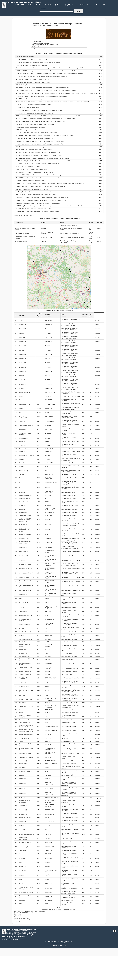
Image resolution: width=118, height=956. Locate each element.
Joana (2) (22, 830)
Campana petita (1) (24, 392)
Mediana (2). (22, 866)
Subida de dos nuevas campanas (69, 233)
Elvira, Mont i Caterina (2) (26, 834)
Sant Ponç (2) (23, 445)
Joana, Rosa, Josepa (25, 515)
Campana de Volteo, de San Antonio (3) (26, 726)
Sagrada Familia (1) (25, 671)
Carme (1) (22, 459)
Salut (20, 412)
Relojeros (17, 921)
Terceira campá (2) (24, 722)
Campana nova (23, 854)
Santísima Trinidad (24, 686)
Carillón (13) (22, 375)
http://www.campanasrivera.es (40, 49)
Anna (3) (21, 607)
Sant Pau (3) (22, 560)
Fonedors (99, 5)
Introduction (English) (64, 5)
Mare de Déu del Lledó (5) (26, 577)
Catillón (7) (22, 350)
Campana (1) (23, 635)
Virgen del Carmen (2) (25, 564)
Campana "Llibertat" (25, 817)
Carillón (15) (22, 384)
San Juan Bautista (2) (25, 632)
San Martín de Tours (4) (26, 757)
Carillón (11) (22, 367)
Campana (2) (23, 547)
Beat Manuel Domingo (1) (26, 892)
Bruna (21, 478)
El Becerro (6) (23, 524)
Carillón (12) (22, 371)
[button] (45, 282)
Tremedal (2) (22, 805)
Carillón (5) (22, 341)
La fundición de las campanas (68, 225)
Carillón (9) (22, 358)
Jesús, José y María (25, 847)
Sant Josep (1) (23, 551)
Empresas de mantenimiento (22, 920)
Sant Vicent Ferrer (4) (25, 538)
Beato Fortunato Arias (25, 699)
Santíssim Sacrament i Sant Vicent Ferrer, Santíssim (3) (25, 520)
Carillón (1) (22, 324)
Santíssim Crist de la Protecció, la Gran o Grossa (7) (25, 530)
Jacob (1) (22, 775)
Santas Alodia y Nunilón (26, 706)
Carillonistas (17, 915)
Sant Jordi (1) (23, 850)
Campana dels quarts (25, 495)
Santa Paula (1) (23, 603)
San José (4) (22, 682)
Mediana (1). (22, 875)
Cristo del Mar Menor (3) (26, 573)
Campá (21, 408)
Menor (21, 598)
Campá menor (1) (24, 720)
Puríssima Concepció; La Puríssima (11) (26, 542)
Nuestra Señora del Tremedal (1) (24, 678)
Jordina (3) (22, 492)
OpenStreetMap (81, 308)
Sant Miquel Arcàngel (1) (26, 425)
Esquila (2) (22, 642)
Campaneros (17, 914)
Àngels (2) (22, 451)
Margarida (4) (23, 417)
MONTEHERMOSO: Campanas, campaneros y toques (29, 911)
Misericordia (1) (23, 767)
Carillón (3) (22, 333)
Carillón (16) (22, 388)
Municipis (83, 5)
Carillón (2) (22, 328)
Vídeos (105, 5)
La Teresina (22, 798)
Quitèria (21, 466)
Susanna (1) (22, 449)
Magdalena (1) (23, 821)
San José (22, 320)
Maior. (21, 879)
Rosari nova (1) (23, 628)
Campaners (90, 5)
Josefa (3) (22, 474)
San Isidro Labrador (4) (25, 656)
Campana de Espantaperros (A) (24, 838)
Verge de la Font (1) (25, 842)
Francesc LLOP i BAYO (12, 939)
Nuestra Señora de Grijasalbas (24, 801)
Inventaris (75, 5)
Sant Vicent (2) (23, 556)
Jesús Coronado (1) (25, 738)
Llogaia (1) (22, 509)
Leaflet (74, 308)
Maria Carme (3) (23, 502)
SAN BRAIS (22, 703)
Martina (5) (22, 421)
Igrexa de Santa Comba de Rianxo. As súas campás (46, 203)
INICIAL (17, 5)
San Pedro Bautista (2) (25, 771)
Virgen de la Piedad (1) (25, 639)
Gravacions (42, 8)
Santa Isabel (22, 429)
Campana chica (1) (24, 404)
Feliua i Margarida (24, 624)
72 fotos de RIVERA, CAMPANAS (23, 215)
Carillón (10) (22, 363)
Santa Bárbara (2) (24, 512)
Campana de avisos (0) (26, 734)
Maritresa (22, 788)
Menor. (21, 396)
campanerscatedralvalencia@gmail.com (13, 938)
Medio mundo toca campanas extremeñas (72, 237)
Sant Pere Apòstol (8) (25, 590)
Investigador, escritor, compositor (23, 912)
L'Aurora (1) (22, 858)
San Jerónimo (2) (24, 611)
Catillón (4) (22, 337)
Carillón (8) (22, 354)
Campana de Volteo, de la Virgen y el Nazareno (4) (26, 730)
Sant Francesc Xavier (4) (26, 568)
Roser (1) (22, 441)
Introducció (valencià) (33, 5)
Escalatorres (17, 917)
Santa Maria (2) (23, 470)
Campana (22, 483)
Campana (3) (23, 594)
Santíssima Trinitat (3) (25, 615)
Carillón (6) (22, 346)
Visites (23, 5)
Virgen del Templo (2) (25, 753)
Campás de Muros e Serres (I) (39, 169)
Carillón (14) (22, 380)
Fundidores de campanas (21, 918)
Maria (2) (21, 463)
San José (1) (22, 871)
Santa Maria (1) (23, 438)
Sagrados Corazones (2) (26, 534)
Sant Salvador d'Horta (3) (26, 455)
